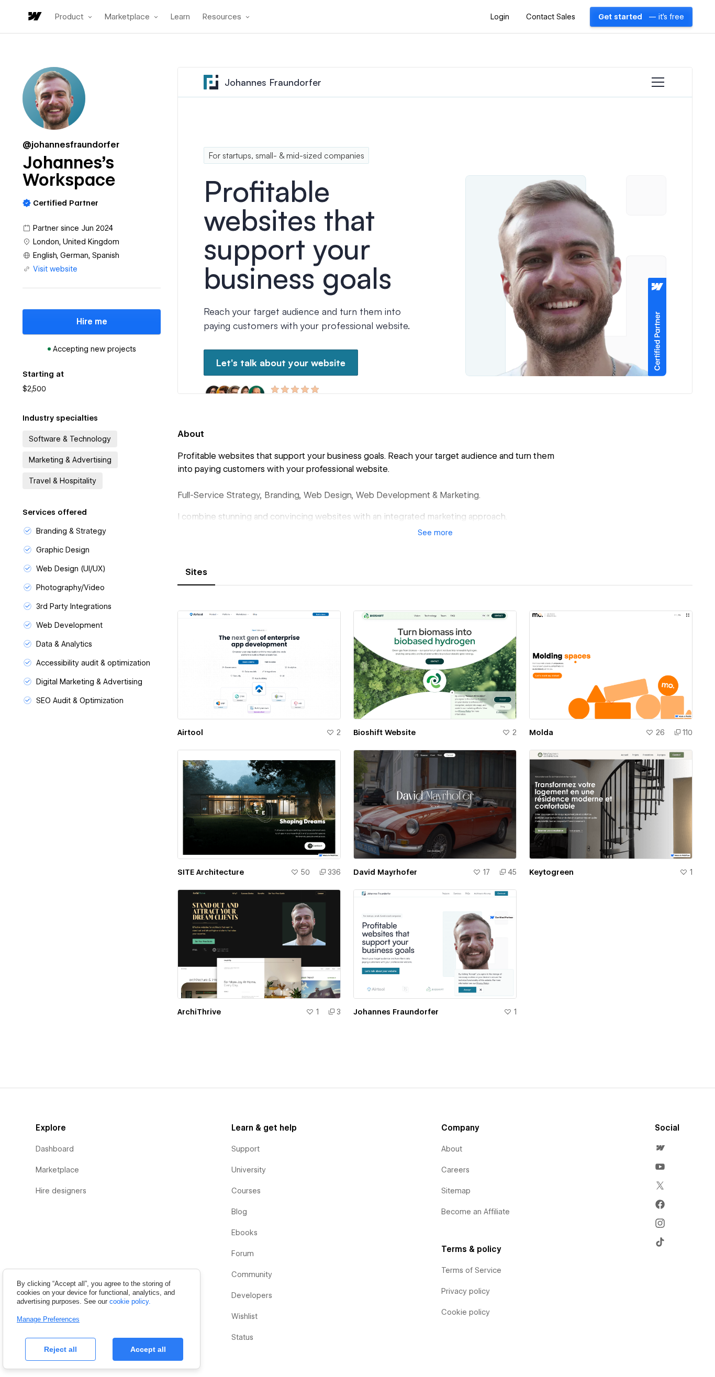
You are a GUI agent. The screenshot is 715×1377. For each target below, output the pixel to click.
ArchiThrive (199, 1012)
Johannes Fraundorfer (396, 1012)
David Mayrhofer (385, 872)
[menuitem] (660, 1148)
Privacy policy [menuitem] (465, 1291)
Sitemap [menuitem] (456, 1191)
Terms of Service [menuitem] (471, 1270)
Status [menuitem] (242, 1337)
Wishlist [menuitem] (244, 1316)
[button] (73, 16)
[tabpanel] (434, 819)
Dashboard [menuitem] (55, 1149)
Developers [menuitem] (251, 1295)
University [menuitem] (248, 1170)
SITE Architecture (210, 872)
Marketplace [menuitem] (57, 1170)
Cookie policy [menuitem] (465, 1312)
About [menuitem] (451, 1149)
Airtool (190, 732)
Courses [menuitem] (246, 1191)
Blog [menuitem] (239, 1211)
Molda (541, 732)
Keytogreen (551, 872)
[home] (34, 17)
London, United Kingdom (76, 242)
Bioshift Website (384, 732)
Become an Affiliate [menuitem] (475, 1211)
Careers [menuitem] (455, 1170)
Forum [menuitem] (242, 1253)
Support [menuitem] (245, 1149)
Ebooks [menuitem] (244, 1232)
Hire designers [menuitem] (61, 1191)
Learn (180, 17)
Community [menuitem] (251, 1274)
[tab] (196, 572)
